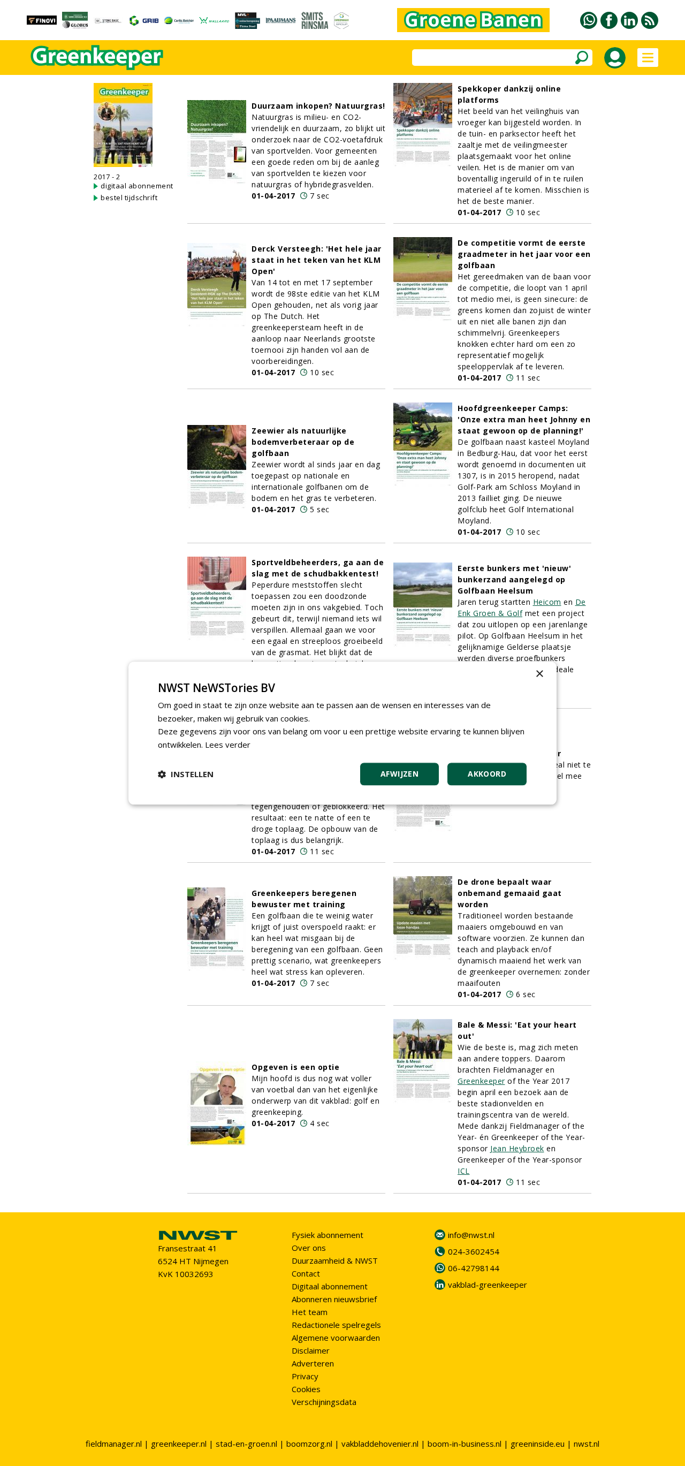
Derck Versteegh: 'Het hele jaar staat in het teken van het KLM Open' (317, 260)
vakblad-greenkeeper (487, 1284)
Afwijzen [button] (399, 774)
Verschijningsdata (324, 1401)
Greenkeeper (481, 1081)
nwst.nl (586, 1443)
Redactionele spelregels (336, 1324)
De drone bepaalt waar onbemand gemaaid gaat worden (510, 893)
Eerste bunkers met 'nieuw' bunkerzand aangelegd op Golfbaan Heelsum (514, 579)
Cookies (306, 1389)
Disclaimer (311, 1350)
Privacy (305, 1376)
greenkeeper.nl (179, 1443)
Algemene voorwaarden (336, 1337)
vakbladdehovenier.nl (379, 1443)
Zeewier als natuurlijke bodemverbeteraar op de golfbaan (303, 442)
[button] (186, 774)
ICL (464, 1171)
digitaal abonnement (137, 186)
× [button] (539, 674)
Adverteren (313, 1363)
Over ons (309, 1247)
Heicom (547, 602)
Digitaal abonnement (330, 1286)
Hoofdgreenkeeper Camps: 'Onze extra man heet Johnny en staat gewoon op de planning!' (524, 419)
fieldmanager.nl (114, 1443)
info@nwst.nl (471, 1234)
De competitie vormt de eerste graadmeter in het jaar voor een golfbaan (524, 254)
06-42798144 (473, 1268)
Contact (306, 1273)
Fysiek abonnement (327, 1234)
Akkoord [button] (487, 774)
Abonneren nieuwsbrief (334, 1299)
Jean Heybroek (517, 1148)
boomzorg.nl (309, 1443)
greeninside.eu (538, 1443)
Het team (310, 1312)
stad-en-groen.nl (246, 1443)
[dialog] (342, 733)
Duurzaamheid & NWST (335, 1260)
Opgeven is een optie (295, 1067)
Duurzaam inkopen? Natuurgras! (318, 106)
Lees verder (227, 744)
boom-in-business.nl (464, 1443)
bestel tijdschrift (129, 197)
